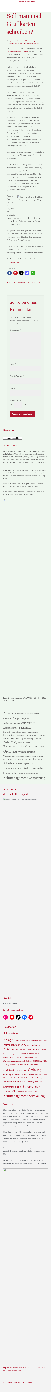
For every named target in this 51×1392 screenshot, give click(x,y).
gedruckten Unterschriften (17, 51)
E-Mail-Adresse (17, 376)
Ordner (41, 746)
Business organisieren (38, 735)
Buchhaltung (33, 732)
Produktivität (8, 759)
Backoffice (25, 727)
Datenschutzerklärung (23, 1382)
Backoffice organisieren (12, 732)
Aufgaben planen (22, 718)
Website (13, 388)
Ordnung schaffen (26, 752)
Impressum (7, 1382)
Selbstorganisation (25, 763)
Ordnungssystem (9, 756)
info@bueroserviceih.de (13, 1010)
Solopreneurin (33, 768)
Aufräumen (28, 723)
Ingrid (11, 41)
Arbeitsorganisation (32, 714)
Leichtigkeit (24, 746)
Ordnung (10, 751)
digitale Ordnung (27, 739)
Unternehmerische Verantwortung (28, 773)
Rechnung (28, 759)
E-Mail (6, 742)
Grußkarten (11, 43)
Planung (28, 756)
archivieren (7, 718)
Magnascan (14, 262)
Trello (13, 773)
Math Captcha (15, 400)
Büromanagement (11, 738)
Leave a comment (33, 43)
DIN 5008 (37, 739)
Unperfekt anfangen (16, 282)
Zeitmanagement (15, 778)
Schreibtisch (10, 763)
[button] (9, 273)
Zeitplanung (37, 778)
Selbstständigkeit (12, 768)
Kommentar (15, 330)
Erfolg (14, 742)
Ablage (8, 713)
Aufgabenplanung (11, 723)
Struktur (6, 773)
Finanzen (21, 742)
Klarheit (29, 742)
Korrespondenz (35, 41)
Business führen (9, 735)
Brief (24, 731)
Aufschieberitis (10, 727)
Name (13, 364)
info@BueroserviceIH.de (27, 1)
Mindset (34, 746)
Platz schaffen (37, 756)
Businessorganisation (23, 735)
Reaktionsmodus (19, 759)
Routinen (37, 759)
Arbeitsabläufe (19, 714)
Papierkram (20, 756)
